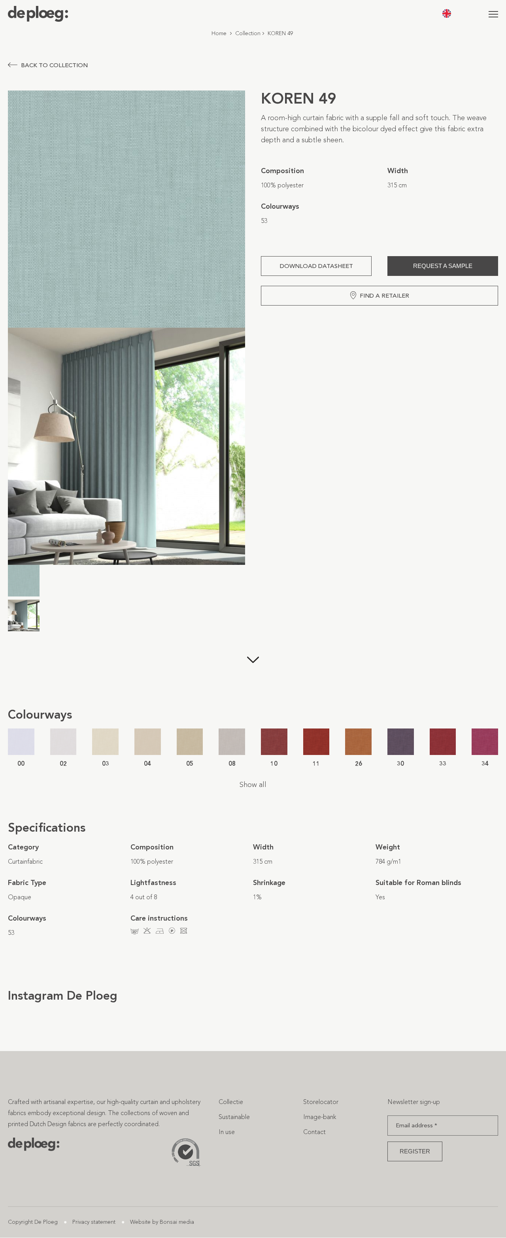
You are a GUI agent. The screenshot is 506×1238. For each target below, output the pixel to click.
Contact (314, 1132)
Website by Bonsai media (162, 1222)
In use (227, 1132)
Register (415, 1151)
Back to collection (54, 65)
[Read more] (253, 671)
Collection (248, 33)
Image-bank (319, 1117)
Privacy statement (93, 1222)
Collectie (231, 1102)
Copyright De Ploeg (33, 1222)
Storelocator (320, 1102)
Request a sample (442, 265)
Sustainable (234, 1117)
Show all (253, 784)
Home (219, 33)
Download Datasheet (316, 266)
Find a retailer (384, 295)
